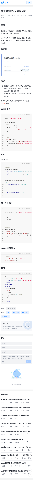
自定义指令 (16, 312)
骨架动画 (24, 312)
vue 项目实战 (11, 308)
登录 (29, 3)
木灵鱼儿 (3, 15)
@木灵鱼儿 (12, 326)
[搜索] (30, 470)
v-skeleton (5, 316)
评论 (28, 362)
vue (8, 312)
